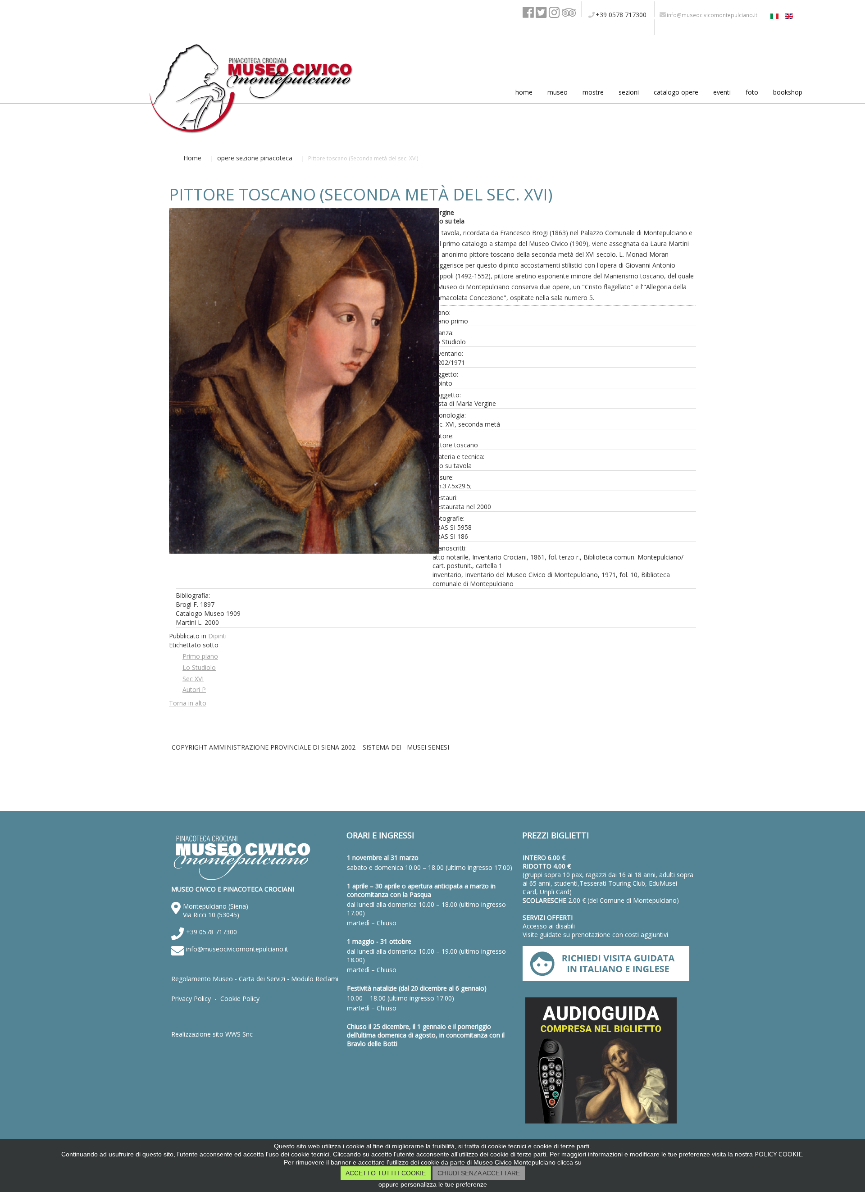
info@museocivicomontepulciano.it (237, 949)
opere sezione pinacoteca (254, 158)
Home (192, 158)
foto (752, 92)
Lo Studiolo (199, 667)
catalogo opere (676, 92)
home (524, 92)
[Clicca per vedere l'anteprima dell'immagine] (304, 549)
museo (557, 92)
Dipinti (217, 636)
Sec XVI (193, 678)
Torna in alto (187, 703)
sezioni (629, 92)
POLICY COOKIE (778, 1154)
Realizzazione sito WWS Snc (212, 1034)
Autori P (194, 689)
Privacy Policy (191, 998)
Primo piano (200, 656)
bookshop (787, 92)
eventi (722, 92)
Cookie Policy (240, 998)
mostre (593, 92)
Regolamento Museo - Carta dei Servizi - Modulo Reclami (254, 978)
